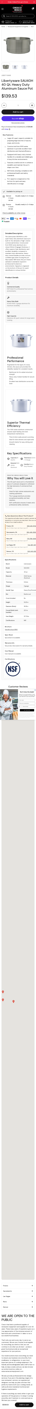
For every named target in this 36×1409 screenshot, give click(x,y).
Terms (29, 717)
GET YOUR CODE (27, 710)
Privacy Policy (25, 717)
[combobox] (20, 706)
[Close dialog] (35, 690)
